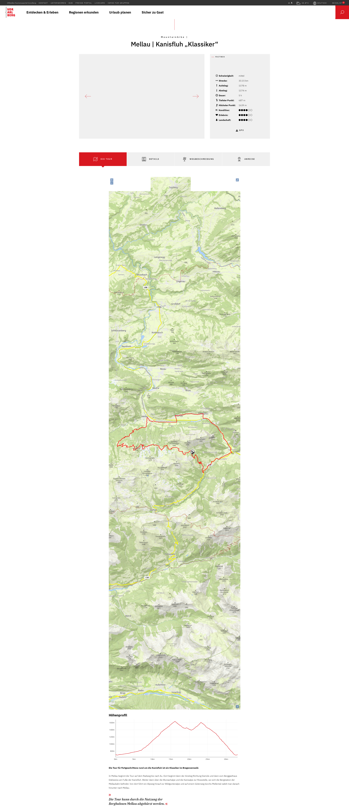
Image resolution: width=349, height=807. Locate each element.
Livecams (100, 3)
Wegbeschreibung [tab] (201, 159)
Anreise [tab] (249, 159)
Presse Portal (84, 3)
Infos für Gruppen (118, 3)
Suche (342, 12)
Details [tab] (153, 159)
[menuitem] (42, 12)
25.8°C (305, 3)
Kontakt (43, 3)
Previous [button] (88, 96)
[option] (141, 96)
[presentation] (103, 159)
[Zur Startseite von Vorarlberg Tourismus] (10, 12)
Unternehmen (58, 3)
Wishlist (338, 3)
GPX (241, 130)
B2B (71, 3)
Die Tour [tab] (106, 159)
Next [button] (195, 96)
